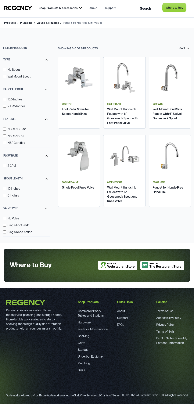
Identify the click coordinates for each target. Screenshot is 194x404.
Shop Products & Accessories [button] (58, 7)
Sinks (81, 370)
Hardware (84, 322)
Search (145, 9)
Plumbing (26, 22)
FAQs (120, 325)
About (93, 7)
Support (110, 7)
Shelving (83, 336)
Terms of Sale (165, 332)
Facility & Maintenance (93, 329)
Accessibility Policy (168, 318)
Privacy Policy (165, 325)
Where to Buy (174, 7)
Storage (83, 350)
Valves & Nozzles (48, 22)
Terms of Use (165, 311)
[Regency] (18, 8)
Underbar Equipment (91, 357)
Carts (81, 343)
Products (10, 22)
